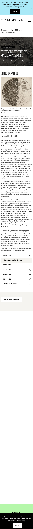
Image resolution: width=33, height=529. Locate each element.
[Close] (31, 7)
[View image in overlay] (16, 92)
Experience (4, 30)
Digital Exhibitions (15, 30)
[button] (30, 21)
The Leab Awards (8, 238)
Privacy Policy (21, 520)
